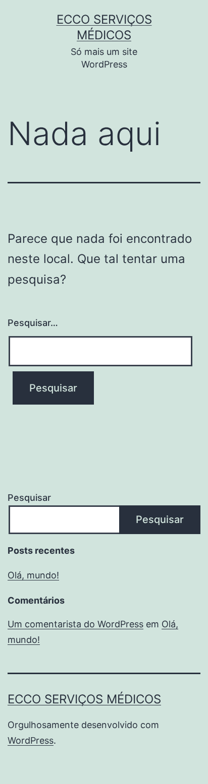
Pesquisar (29, 497)
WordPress (31, 740)
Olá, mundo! (33, 575)
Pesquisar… (33, 322)
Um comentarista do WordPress (75, 624)
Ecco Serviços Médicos (84, 699)
